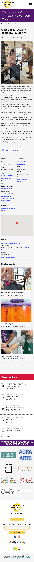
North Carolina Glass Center (10, 243)
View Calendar (5, 437)
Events (9, 189)
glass (3, 198)
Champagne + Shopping (13, 430)
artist (5, 194)
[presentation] (16, 279)
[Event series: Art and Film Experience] (24, 326)
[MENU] (30, 4)
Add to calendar (11, 150)
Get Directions (17, 519)
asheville (11, 194)
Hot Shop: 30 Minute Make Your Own (12, 293)
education (8, 196)
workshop (9, 203)
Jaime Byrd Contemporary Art (13, 398)
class (3, 196)
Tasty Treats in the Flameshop (10, 356)
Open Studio (10, 419)
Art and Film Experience (8, 324)
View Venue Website (8, 257)
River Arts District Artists (10, 2)
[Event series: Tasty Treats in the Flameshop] (24, 358)
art (2, 194)
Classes (4, 189)
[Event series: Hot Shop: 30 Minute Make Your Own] (24, 295)
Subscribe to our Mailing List (17, 525)
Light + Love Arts (10, 421)
